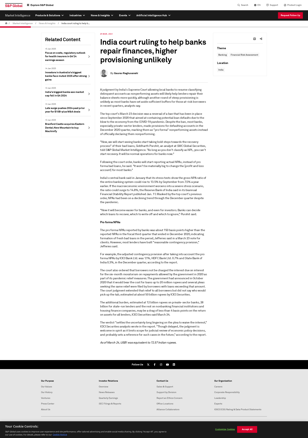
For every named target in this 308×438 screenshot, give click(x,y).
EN (259, 5)
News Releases (107, 392)
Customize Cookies (225, 429)
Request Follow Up (290, 15)
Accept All (247, 429)
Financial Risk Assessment (244, 55)
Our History (46, 392)
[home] (6, 23)
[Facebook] (154, 364)
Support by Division (166, 392)
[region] (154, 429)
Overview (103, 386)
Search (244, 5)
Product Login (294, 5)
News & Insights (47, 23)
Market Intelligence (23, 23)
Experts (218, 403)
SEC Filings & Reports (110, 403)
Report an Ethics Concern (169, 398)
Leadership (220, 398)
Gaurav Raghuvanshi (126, 73)
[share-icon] (261, 39)
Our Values (46, 386)
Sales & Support (165, 386)
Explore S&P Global (42, 5)
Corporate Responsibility (227, 392)
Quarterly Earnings (108, 398)
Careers (218, 386)
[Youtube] (167, 364)
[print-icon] (255, 39)
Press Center (47, 403)
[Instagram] (161, 364)
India (220, 69)
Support (274, 5)
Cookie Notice (60, 434)
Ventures (45, 398)
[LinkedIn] (173, 364)
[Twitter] (148, 364)
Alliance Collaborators (168, 409)
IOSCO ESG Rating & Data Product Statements (237, 409)
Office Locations (165, 403)
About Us (45, 409)
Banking (222, 55)
